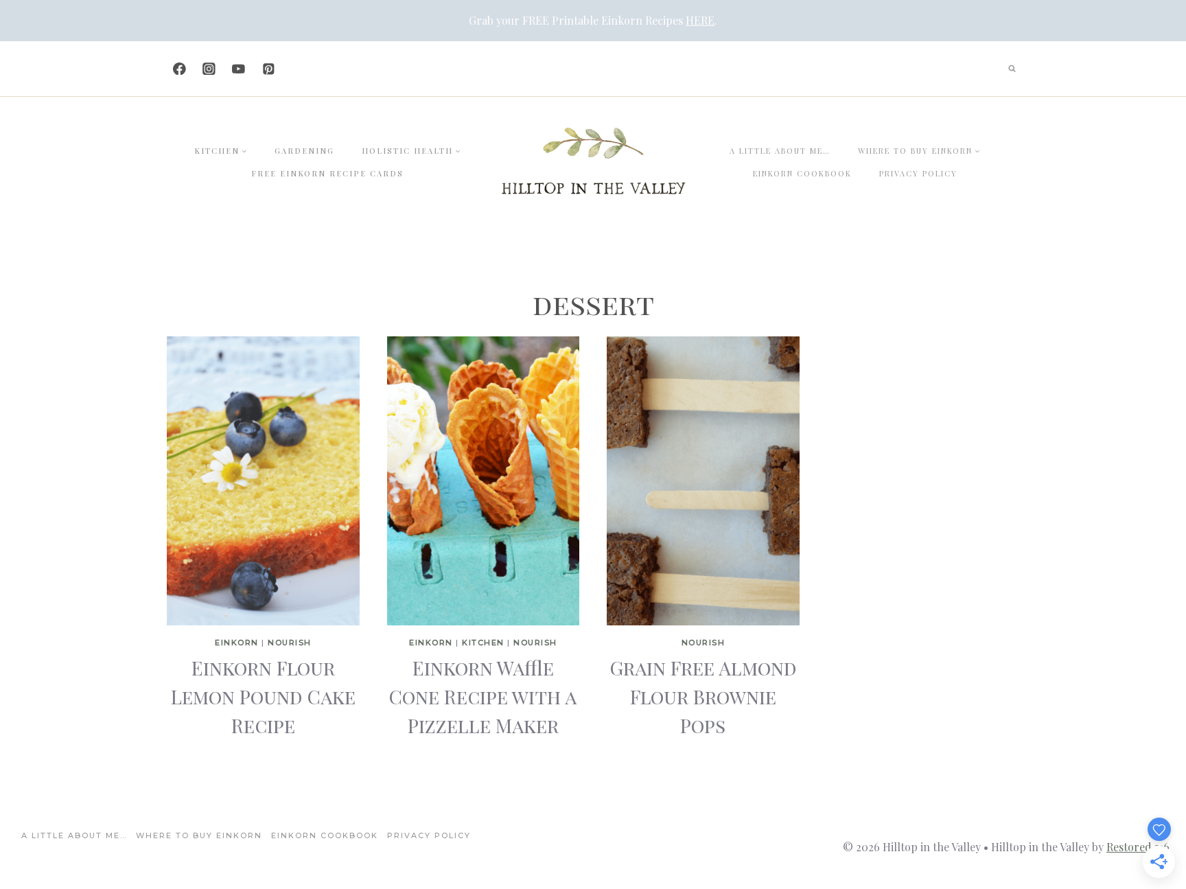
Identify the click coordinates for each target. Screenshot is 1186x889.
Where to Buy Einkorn (199, 835)
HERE (700, 20)
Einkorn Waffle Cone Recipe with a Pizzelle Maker (483, 696)
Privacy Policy (918, 173)
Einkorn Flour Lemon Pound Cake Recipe (263, 696)
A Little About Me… (780, 151)
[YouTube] (238, 68)
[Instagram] (209, 68)
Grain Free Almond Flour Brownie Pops (703, 696)
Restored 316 (1138, 847)
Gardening (304, 151)
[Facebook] (179, 68)
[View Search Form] (1011, 68)
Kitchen (483, 642)
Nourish (290, 642)
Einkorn (237, 642)
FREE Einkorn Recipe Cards (327, 173)
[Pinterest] (268, 68)
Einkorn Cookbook (802, 173)
